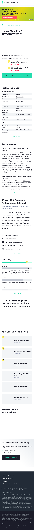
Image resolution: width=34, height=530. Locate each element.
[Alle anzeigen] (17, 253)
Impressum (4, 481)
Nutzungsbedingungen (8, 475)
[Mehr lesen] (17, 137)
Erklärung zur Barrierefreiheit (9, 484)
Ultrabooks (5, 322)
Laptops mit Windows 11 (15, 154)
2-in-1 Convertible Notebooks (10, 319)
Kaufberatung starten (9, 457)
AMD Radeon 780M (21, 120)
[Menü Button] (31, 2)
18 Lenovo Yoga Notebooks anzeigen (16, 75)
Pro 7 (20, 25)
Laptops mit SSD (6, 313)
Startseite (2, 25)
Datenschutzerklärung (7, 478)
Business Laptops (6, 325)
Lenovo (7, 25)
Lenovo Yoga (14, 25)
